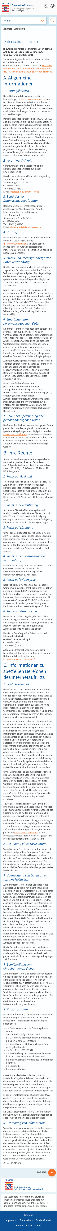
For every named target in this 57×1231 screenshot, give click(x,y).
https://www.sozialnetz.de (34, 99)
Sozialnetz (7, 28)
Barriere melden (24, 1225)
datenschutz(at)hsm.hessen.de (25, 227)
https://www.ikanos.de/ (15, 243)
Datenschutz (19, 28)
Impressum (11, 1220)
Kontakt (28, 1215)
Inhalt (38, 1225)
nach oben (41, 1171)
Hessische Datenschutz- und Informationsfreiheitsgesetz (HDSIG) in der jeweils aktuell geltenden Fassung (27, 68)
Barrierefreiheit (44, 1220)
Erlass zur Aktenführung (15, 434)
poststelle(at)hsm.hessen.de (24, 191)
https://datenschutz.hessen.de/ (19, 659)
